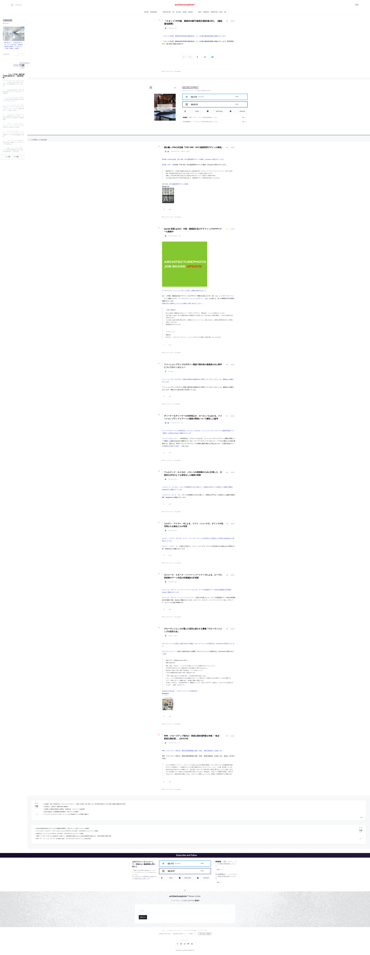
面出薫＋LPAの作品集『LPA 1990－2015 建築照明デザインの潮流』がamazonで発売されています (193, 159)
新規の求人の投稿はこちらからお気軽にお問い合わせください (182, 303)
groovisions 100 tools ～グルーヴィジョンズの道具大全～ (180, 691)
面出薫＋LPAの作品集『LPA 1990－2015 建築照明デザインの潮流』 (13, 84)
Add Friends (219, 111)
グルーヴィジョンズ (168, 651)
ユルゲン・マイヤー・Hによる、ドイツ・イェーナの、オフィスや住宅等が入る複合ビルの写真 (13, 125)
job (179, 235)
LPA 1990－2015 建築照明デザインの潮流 (175, 184)
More (243, 117)
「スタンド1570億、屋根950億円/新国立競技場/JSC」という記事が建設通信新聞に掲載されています (194, 36)
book (188, 151)
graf (163, 296)
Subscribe (242, 111)
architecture (172, 28)
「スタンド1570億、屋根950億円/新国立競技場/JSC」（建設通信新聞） (13, 75)
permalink (178, 71)
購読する (143, 917)
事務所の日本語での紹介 (171, 446)
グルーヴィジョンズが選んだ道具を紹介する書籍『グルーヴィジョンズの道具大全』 (13, 142)
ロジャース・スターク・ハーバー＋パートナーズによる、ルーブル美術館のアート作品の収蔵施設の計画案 (13, 133)
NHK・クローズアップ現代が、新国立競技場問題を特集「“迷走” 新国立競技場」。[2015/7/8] (14, 149)
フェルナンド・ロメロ (169, 495)
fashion (170, 371)
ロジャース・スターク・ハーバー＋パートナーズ (177, 597)
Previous (19, 54)
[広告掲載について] (170, 88)
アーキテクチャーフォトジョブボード (191, 298)
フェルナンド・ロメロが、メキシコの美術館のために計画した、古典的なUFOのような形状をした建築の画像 (13, 116)
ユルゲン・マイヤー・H (169, 546)
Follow (236, 96)
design (183, 151)
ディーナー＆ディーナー (170, 438)
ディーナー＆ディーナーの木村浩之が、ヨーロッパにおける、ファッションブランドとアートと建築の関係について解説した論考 (13, 107)
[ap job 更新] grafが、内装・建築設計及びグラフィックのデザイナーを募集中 (13, 91)
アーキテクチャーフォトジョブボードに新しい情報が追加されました (184, 290)
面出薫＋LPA (166, 165)
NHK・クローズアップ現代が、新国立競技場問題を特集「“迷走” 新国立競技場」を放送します (192, 751)
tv (179, 742)
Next (22, 54)
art (182, 423)
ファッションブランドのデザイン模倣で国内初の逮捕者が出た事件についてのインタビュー (13, 99)
